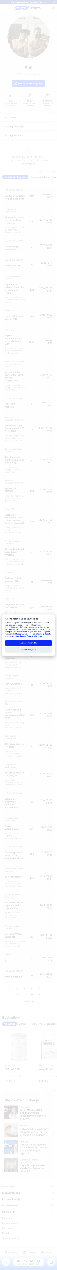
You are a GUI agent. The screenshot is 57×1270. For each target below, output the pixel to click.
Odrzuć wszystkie (28, 650)
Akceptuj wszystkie (28, 643)
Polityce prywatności (22, 634)
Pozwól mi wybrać (34, 636)
